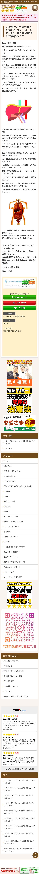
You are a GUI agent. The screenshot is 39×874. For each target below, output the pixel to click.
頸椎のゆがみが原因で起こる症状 (16, 696)
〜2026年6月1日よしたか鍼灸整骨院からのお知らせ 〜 (19, 797)
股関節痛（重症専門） (12, 661)
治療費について (9, 501)
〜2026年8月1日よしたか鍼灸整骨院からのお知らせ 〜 (19, 442)
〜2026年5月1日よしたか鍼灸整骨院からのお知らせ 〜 (19, 804)
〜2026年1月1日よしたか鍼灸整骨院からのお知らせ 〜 (19, 835)
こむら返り (8, 691)
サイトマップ (9, 572)
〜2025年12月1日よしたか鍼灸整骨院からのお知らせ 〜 (19, 842)
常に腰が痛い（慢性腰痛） (13, 676)
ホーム (6, 461)
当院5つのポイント (11, 557)
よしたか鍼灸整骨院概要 (13, 577)
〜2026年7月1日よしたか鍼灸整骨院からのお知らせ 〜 (19, 789)
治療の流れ (8, 511)
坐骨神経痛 (8, 666)
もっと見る (8, 448)
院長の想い (8, 496)
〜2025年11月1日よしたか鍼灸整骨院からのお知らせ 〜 (19, 850)
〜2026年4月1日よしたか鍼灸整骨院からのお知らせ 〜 (19, 812)
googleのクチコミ (10, 476)
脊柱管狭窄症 (9, 681)
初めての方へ (9, 466)
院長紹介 (7, 491)
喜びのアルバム (9, 481)
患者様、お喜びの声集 (12, 471)
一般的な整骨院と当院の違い (14, 547)
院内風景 (7, 506)
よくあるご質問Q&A (11, 526)
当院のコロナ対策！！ (12, 567)
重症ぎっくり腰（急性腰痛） (14, 671)
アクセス (7, 542)
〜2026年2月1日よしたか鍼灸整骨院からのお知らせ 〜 (19, 827)
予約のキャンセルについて (13, 521)
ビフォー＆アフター (11, 516)
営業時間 (7, 532)
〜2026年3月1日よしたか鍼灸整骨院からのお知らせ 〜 (19, 819)
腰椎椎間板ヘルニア (11, 686)
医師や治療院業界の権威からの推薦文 (17, 486)
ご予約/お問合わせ (10, 537)
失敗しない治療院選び (12, 552)
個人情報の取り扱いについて (14, 562)
